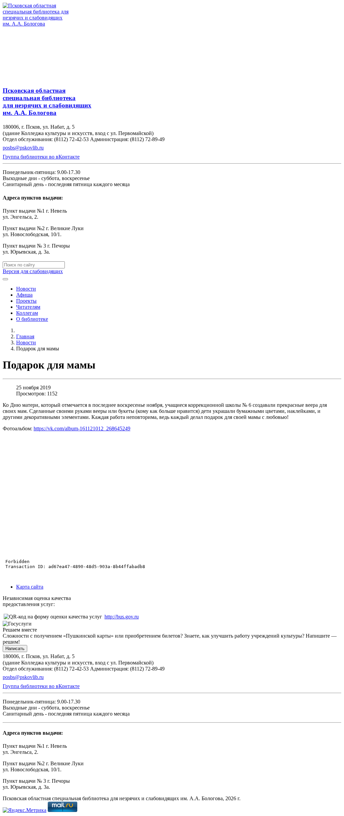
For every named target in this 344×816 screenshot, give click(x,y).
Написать (15, 648)
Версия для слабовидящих (33, 271)
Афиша (24, 295)
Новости (26, 289)
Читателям (28, 307)
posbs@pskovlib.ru (23, 148)
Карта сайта (29, 587)
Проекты (26, 301)
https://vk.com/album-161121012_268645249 (82, 428)
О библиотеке (32, 319)
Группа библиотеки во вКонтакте (41, 157)
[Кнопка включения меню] (5, 279)
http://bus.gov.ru (121, 616)
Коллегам (27, 313)
